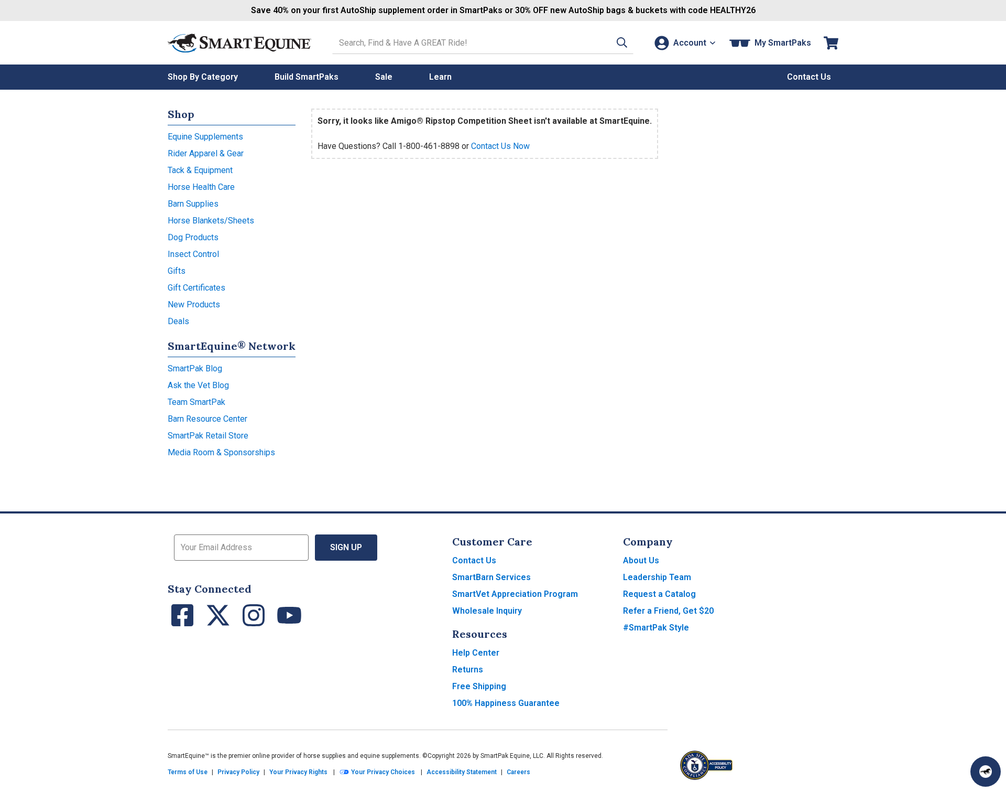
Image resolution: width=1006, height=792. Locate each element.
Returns (467, 670)
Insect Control (193, 254)
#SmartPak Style (656, 628)
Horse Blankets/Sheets (211, 221)
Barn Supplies (193, 204)
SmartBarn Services (491, 577)
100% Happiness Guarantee (506, 703)
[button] (621, 42)
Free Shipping (479, 686)
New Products (194, 304)
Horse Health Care (201, 187)
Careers (518, 772)
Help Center (475, 653)
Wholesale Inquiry (487, 611)
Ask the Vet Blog (198, 385)
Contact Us (474, 560)
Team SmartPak (196, 402)
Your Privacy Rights (298, 772)
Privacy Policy (238, 772)
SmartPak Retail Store (208, 436)
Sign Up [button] (346, 547)
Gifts (176, 271)
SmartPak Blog (195, 368)
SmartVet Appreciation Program (515, 594)
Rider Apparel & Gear (206, 153)
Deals (178, 321)
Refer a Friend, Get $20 (668, 611)
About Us (641, 560)
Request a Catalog (659, 594)
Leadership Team (657, 577)
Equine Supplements (205, 137)
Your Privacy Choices (382, 772)
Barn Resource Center (207, 419)
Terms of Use (187, 772)
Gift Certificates (196, 288)
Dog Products (193, 237)
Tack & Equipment (200, 170)
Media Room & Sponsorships (221, 452)
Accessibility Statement (462, 772)
